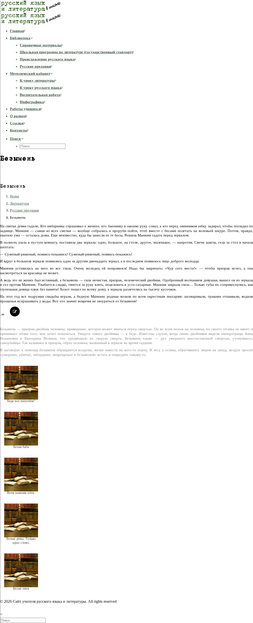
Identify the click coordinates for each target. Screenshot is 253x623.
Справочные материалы (41, 45)
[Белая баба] (21, 450)
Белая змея (21, 588)
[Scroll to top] (4, 613)
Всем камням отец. (21, 493)
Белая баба (21, 447)
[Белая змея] (21, 592)
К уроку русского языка (41, 88)
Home (14, 196)
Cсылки (17, 123)
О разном (18, 116)
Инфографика (32, 102)
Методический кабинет (30, 74)
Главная (17, 31)
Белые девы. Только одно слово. (21, 541)
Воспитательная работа (40, 95)
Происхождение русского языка (47, 59)
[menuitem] (131, 31)
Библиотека (20, 38)
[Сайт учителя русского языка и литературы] (126, 12)
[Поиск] (23, 620)
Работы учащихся (25, 109)
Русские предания (35, 66)
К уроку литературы (37, 80)
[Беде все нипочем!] (21, 405)
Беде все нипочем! (21, 401)
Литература (19, 203)
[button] (16, 139)
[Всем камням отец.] (21, 496)
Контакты (18, 130)
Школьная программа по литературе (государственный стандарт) (76, 52)
